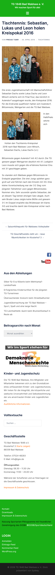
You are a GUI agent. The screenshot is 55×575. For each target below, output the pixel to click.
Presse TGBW (12, 40)
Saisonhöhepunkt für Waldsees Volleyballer (28, 226)
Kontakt (5, 509)
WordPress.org (9, 551)
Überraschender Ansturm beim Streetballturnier (27, 298)
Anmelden (7, 541)
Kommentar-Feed (10, 548)
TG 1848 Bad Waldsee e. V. (27, 4)
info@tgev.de (17, 459)
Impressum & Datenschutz (14, 515)
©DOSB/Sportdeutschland (39, 525)
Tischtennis (44, 40)
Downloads (7, 512)
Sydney (35, 570)
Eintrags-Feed (8, 544)
